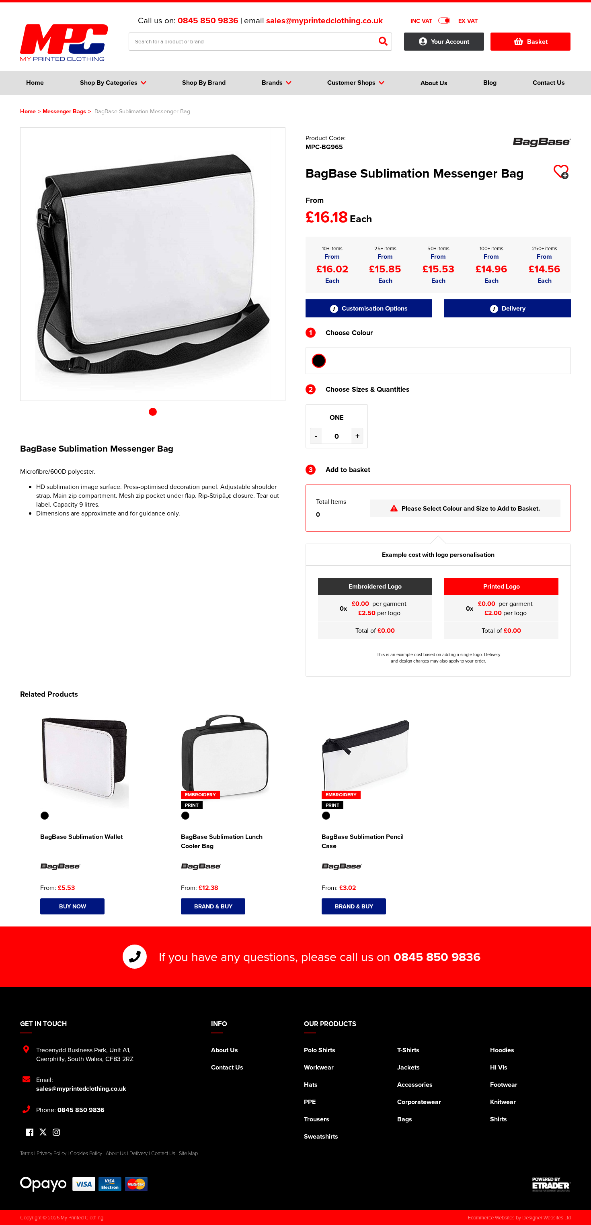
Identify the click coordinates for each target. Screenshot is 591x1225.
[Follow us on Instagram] (56, 1133)
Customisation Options (374, 308)
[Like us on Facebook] (29, 1133)
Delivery (512, 308)
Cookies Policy (86, 1153)
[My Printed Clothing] (68, 42)
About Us (224, 1050)
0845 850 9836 (208, 20)
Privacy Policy (51, 1153)
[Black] (319, 361)
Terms (26, 1153)
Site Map (188, 1153)
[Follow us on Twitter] (43, 1132)
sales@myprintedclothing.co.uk (324, 20)
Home (28, 111)
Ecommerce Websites (491, 1217)
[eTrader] (551, 1184)
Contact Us (227, 1067)
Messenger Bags (64, 111)
